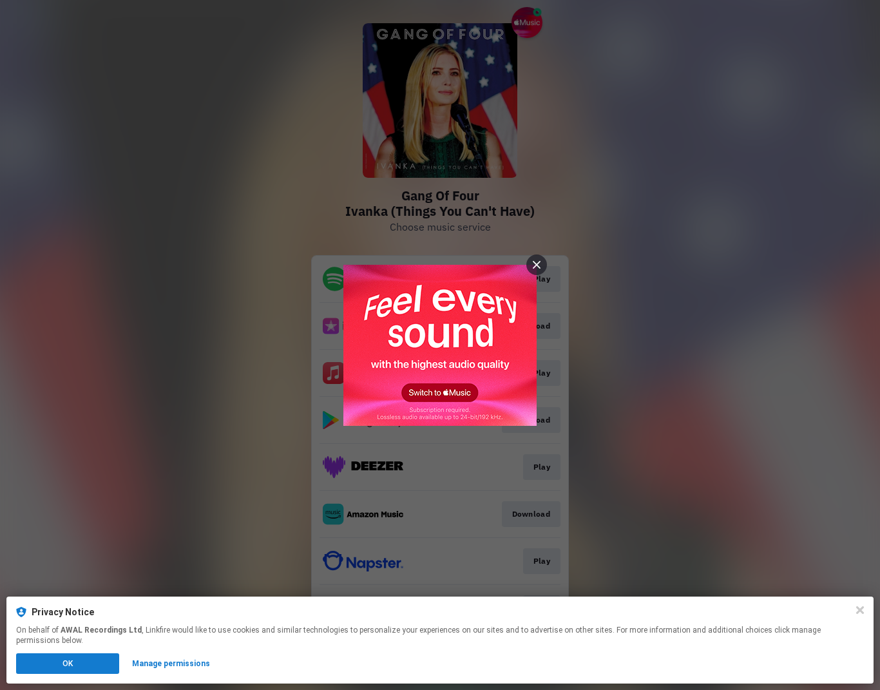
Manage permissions (171, 663)
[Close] (860, 610)
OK (67, 663)
